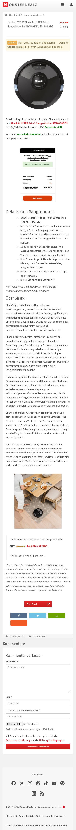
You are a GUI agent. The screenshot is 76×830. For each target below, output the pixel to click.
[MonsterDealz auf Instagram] (30, 783)
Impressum (62, 825)
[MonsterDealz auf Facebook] (14, 783)
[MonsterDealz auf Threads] (38, 783)
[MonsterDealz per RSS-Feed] (42, 793)
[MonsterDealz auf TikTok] (46, 783)
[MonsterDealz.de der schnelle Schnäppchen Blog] (22, 4)
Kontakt (30, 816)
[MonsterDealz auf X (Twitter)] (22, 783)
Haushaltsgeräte (38, 14)
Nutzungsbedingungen (51, 740)
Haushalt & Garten (18, 14)
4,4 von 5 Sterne (37, 546)
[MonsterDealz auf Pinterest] (62, 783)
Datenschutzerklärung (18, 740)
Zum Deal (32, 604)
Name (9, 697)
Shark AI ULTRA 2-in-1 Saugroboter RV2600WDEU (39, 123)
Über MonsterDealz (15, 816)
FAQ (38, 816)
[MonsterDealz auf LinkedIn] (34, 793)
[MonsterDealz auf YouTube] (54, 783)
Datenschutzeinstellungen (42, 825)
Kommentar (12, 661)
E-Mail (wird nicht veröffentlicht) (23, 710)
